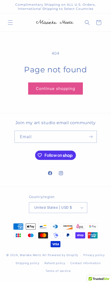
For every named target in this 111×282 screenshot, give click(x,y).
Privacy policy (94, 255)
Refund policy (54, 263)
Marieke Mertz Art (33, 255)
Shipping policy (27, 263)
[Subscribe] (91, 137)
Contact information (85, 263)
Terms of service (57, 271)
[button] (10, 22)
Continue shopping (55, 88)
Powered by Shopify (63, 255)
